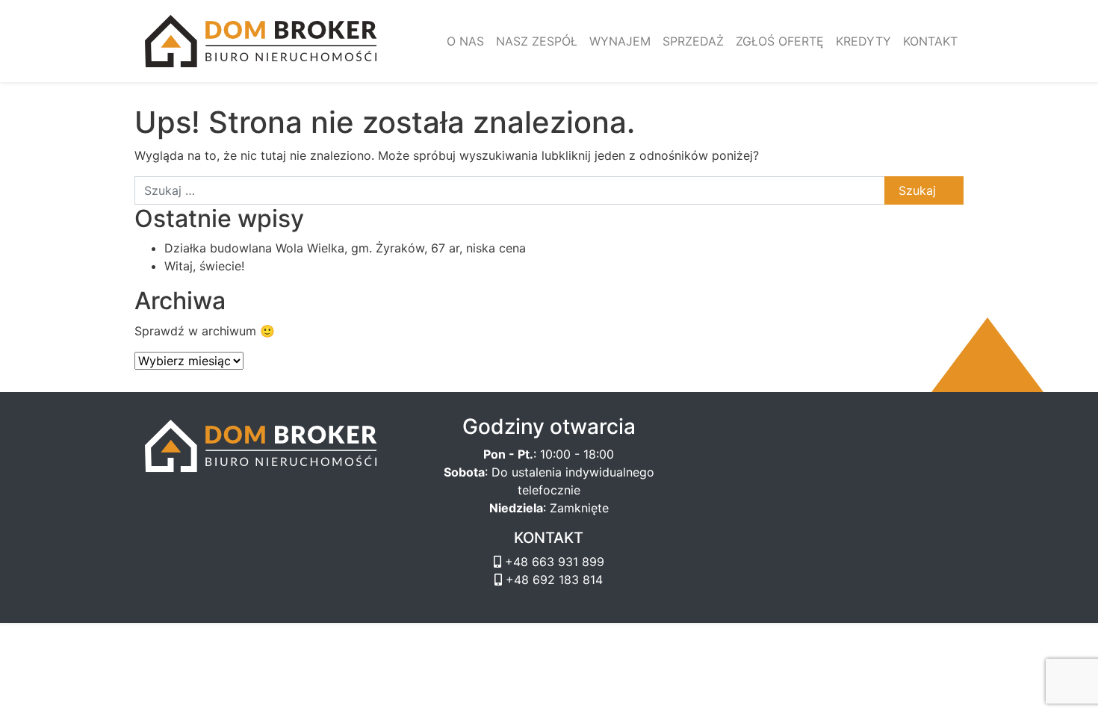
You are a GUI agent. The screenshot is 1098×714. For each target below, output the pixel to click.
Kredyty (863, 41)
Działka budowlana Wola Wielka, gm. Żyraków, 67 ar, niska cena (345, 247)
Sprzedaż (693, 41)
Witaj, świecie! (204, 265)
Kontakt (930, 41)
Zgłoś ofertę (780, 41)
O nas (465, 41)
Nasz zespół (536, 41)
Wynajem (620, 41)
